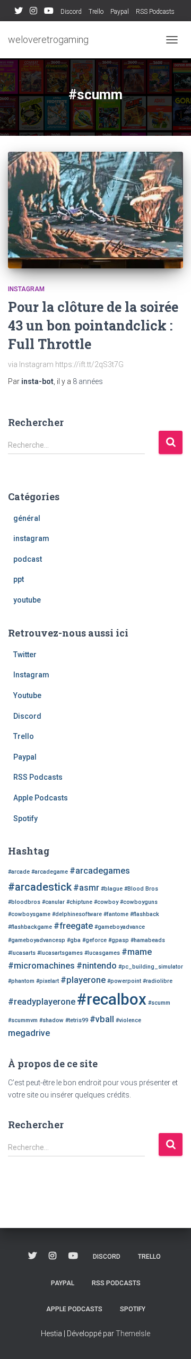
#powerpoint (124, 981)
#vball (102, 1019)
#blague (112, 888)
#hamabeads (148, 940)
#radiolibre (157, 981)
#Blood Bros (141, 888)
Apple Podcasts (40, 798)
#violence (128, 1020)
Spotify (25, 818)
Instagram (33, 12)
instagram (26, 289)
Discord (71, 11)
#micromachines (41, 966)
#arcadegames (100, 871)
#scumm (159, 1002)
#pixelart (47, 981)
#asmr (86, 888)
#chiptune (79, 902)
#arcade (19, 871)
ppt (18, 579)
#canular (53, 902)
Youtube (49, 12)
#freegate (73, 926)
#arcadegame (49, 871)
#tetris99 (76, 1020)
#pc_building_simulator (150, 966)
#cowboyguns (139, 902)
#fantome (115, 914)
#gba (74, 940)
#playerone (83, 980)
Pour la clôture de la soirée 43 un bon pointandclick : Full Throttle (93, 325)
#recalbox (111, 999)
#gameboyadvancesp (36, 940)
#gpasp (118, 940)
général (26, 518)
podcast (27, 559)
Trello (96, 11)
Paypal (119, 11)
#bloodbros (24, 902)
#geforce (94, 940)
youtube (27, 600)
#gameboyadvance (119, 927)
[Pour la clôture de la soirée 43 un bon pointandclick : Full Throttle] (95, 210)
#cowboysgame (29, 914)
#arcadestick (40, 887)
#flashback (144, 914)
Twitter (18, 12)
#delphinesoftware (77, 914)
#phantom (21, 981)
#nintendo (96, 966)
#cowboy (106, 902)
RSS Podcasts (155, 11)
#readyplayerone (41, 1002)
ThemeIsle (133, 1333)
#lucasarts (22, 952)
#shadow (51, 1020)
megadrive (29, 1033)
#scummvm (23, 1020)
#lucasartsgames (60, 952)
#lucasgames (102, 952)
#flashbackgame (30, 927)
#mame (136, 952)
